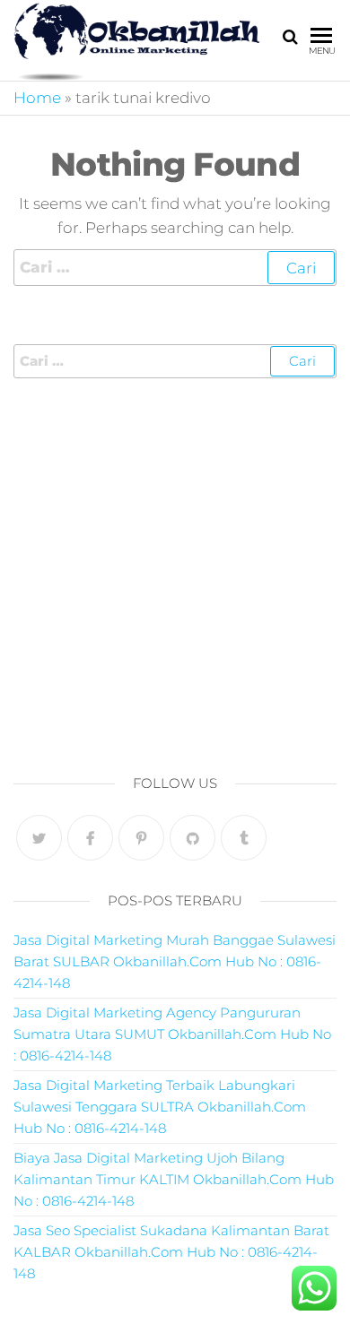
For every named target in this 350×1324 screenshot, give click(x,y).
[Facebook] (90, 838)
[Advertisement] (175, 571)
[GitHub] (192, 838)
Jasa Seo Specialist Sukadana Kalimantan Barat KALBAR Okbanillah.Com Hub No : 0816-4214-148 (171, 1252)
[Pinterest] (141, 838)
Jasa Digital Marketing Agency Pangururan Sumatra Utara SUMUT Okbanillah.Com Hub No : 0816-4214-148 (172, 1034)
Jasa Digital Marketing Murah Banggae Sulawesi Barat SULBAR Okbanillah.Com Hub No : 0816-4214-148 (174, 961)
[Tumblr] (244, 838)
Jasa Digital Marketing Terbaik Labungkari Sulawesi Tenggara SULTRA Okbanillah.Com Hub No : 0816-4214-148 (159, 1107)
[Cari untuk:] (175, 267)
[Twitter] (39, 838)
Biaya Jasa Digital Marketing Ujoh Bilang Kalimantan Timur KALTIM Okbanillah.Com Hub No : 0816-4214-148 (173, 1179)
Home (37, 98)
